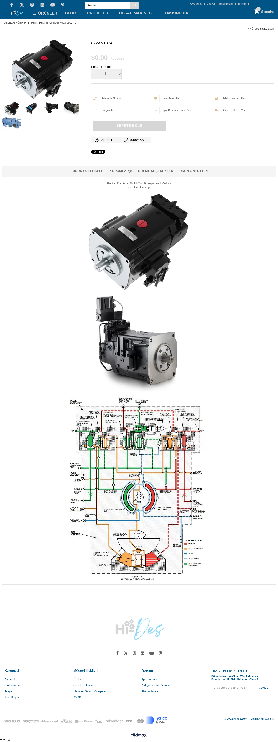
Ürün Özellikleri (88, 171)
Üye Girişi (196, 4)
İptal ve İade (150, 679)
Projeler (97, 13)
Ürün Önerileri (193, 171)
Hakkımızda (226, 4)
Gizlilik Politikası (83, 685)
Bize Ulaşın (11, 697)
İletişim (242, 4)
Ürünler (47, 13)
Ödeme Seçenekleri (156, 171)
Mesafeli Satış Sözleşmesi (90, 691)
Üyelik (77, 679)
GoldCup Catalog (139, 187)
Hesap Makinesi (136, 13)
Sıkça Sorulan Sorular (156, 685)
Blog (70, 13)
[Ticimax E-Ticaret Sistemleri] (139, 735)
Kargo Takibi (150, 691)
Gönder (264, 687)
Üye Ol (211, 4)
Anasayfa (10, 679)
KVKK (77, 697)
